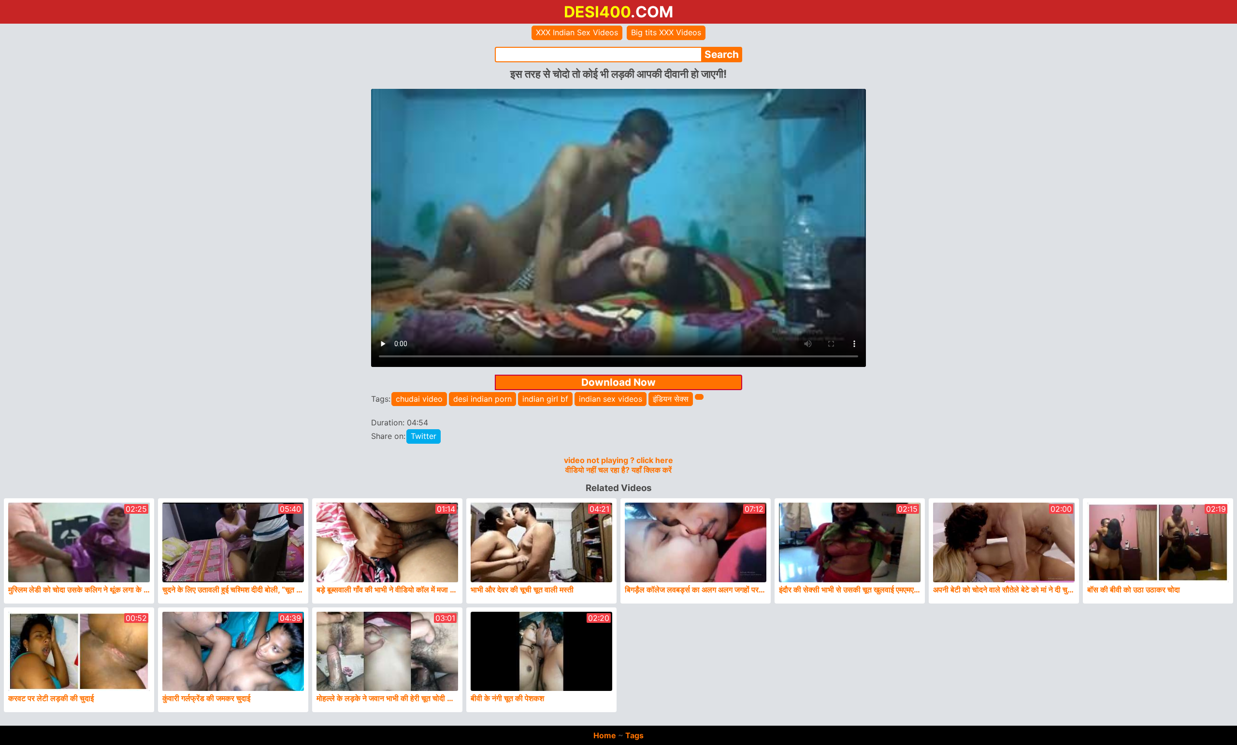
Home (604, 735)
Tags (634, 735)
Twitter (423, 436)
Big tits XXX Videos (666, 32)
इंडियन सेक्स (671, 399)
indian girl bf (545, 399)
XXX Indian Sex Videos (577, 32)
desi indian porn (482, 399)
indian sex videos (610, 399)
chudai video (419, 399)
